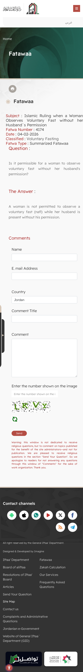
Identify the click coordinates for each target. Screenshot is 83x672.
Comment (20, 334)
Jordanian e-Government (21, 629)
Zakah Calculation (52, 567)
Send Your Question (17, 594)
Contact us (11, 609)
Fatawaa (46, 560)
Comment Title (24, 310)
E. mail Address (25, 268)
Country (18, 291)
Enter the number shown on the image (44, 386)
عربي (68, 22)
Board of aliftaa (14, 567)
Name (17, 249)
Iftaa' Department (16, 560)
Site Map (9, 601)
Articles (8, 587)
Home (7, 39)
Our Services (49, 575)
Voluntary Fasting (43, 138)
